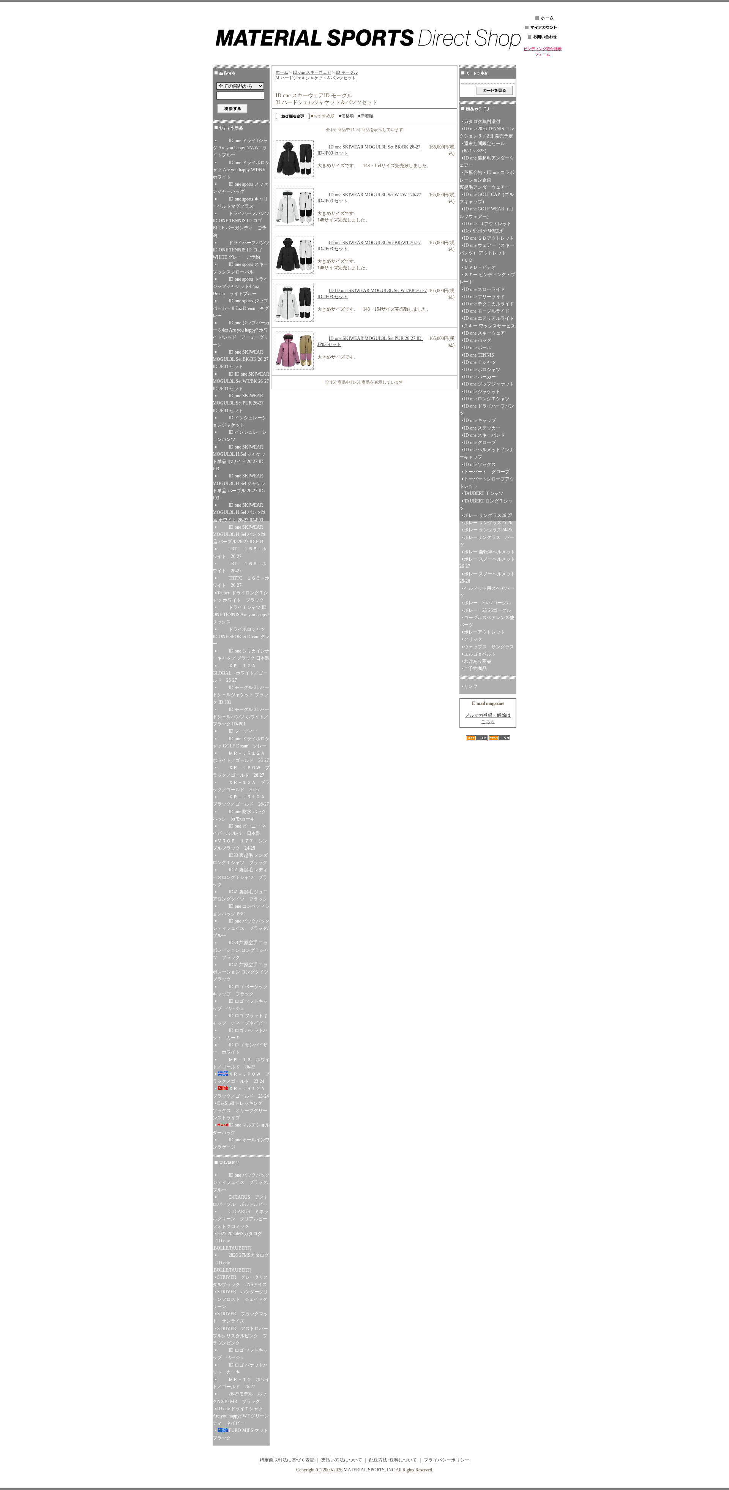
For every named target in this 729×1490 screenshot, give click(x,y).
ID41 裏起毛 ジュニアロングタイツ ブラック (241, 895)
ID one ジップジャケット (489, 384)
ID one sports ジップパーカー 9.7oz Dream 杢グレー (241, 308)
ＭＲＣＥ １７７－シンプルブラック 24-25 (240, 844)
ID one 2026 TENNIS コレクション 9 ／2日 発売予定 (486, 132)
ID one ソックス (480, 464)
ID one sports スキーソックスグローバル (240, 268)
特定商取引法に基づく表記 (287, 1460)
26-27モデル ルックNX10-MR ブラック (240, 1397)
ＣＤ (468, 260)
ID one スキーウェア (312, 72)
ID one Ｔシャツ (480, 362)
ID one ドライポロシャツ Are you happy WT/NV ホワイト (241, 170)
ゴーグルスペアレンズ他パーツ (486, 621)
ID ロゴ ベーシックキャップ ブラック (240, 990)
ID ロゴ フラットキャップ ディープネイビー (241, 1019)
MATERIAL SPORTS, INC (369, 1470)
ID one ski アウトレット (487, 223)
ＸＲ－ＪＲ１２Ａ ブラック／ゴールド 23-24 (241, 1092)
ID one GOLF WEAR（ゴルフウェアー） (486, 212)
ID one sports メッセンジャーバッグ (240, 188)
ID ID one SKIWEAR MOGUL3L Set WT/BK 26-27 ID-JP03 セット (241, 381)
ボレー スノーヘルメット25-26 (487, 577)
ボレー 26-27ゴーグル (487, 602)
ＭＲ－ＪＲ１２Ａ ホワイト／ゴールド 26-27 (241, 757)
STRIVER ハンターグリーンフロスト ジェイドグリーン (240, 1299)
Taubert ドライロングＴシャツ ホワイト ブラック (241, 596)
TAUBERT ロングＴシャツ (486, 504)
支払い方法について (341, 1460)
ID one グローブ (480, 442)
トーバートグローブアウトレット (486, 482)
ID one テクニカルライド (489, 304)
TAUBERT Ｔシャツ (483, 493)
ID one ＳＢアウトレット (489, 238)
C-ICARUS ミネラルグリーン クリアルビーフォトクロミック (240, 1219)
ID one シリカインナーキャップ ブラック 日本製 (241, 654)
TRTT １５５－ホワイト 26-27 (240, 552)
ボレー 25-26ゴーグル (487, 610)
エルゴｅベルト (480, 654)
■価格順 (346, 116)
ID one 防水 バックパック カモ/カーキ (239, 815)
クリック (473, 639)
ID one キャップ (480, 420)
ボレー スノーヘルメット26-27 (487, 562)
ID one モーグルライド (487, 311)
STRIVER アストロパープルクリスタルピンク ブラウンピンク (240, 1336)
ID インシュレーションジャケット (240, 421)
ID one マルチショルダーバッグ (241, 1128)
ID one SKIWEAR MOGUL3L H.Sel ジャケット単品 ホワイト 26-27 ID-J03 (239, 458)
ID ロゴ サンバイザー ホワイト (240, 1048)
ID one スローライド (484, 289)
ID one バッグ (477, 340)
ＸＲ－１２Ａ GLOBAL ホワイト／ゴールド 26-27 (240, 673)
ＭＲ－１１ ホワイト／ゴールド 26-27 (241, 1383)
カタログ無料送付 (482, 121)
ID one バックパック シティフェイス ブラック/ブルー (241, 928)
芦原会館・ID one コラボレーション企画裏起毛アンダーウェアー (486, 180)
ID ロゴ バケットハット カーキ (240, 1034)
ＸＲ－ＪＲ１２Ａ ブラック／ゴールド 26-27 (241, 800)
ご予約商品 (475, 668)
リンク (471, 686)
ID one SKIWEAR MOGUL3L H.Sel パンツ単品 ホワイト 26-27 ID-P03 (239, 512)
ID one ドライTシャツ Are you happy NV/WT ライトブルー (240, 148)
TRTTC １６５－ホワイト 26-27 (241, 581)
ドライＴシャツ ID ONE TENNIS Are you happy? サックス (241, 614)
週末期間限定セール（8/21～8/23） (482, 147)
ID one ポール (477, 347)
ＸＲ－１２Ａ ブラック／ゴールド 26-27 (241, 786)
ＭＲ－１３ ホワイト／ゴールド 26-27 (241, 1063)
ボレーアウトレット (484, 632)
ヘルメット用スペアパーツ (486, 592)
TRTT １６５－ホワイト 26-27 (240, 567)
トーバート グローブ (487, 471)
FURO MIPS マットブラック (240, 1434)
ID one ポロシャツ (482, 369)
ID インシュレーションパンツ (240, 436)
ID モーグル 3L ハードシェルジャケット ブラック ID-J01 (241, 695)
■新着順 (365, 116)
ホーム (282, 72)
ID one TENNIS (479, 355)
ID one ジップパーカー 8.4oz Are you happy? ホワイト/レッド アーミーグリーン (241, 334)
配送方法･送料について (393, 1460)
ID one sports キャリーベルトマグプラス (240, 202)
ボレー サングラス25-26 (488, 522)
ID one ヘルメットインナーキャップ (486, 453)
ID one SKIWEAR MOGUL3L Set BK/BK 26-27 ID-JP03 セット (240, 359)
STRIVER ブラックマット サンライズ (240, 1317)
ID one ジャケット (482, 391)
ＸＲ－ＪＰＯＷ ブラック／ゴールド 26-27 (241, 771)
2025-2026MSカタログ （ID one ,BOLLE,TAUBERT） (237, 1241)
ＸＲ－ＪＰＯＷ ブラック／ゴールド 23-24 (241, 1077)
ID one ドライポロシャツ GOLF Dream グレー (241, 742)
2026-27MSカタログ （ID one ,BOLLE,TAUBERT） (241, 1262)
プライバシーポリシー (446, 1460)
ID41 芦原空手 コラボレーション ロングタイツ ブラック (241, 972)
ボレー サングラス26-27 (488, 515)
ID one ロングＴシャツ (487, 398)
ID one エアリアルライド (489, 318)
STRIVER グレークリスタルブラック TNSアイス (240, 1281)
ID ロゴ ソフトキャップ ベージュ (240, 1005)
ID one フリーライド (484, 296)
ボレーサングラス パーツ (486, 541)
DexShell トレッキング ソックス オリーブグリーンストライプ (240, 1110)
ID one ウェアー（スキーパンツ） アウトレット (486, 249)
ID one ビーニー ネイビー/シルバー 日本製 (239, 829)
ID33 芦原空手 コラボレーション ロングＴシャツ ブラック (240, 950)
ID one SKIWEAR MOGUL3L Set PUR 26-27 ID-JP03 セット (238, 403)
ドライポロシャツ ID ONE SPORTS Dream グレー (241, 636)
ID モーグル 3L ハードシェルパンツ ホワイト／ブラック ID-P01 (241, 717)
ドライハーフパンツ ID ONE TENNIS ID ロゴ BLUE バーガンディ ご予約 (241, 224)
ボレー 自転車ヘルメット (489, 552)
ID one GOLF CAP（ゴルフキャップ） (486, 198)
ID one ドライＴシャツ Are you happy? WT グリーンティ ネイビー (241, 1416)
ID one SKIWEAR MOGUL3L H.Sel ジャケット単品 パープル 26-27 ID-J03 (239, 487)
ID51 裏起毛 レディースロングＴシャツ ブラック (240, 877)
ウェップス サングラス (489, 646)
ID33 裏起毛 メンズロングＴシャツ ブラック (241, 859)
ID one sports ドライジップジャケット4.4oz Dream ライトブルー (241, 286)
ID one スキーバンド (484, 435)
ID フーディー (243, 731)
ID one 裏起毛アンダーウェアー (486, 161)
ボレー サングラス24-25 (488, 529)
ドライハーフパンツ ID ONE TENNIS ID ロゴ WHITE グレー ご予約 (241, 250)
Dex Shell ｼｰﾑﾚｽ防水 (483, 231)
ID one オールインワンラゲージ (241, 1143)
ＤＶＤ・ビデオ (480, 267)
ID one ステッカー (482, 428)
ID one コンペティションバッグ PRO (241, 910)
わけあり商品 (477, 661)
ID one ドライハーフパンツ (486, 409)
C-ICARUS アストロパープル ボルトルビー (240, 1201)
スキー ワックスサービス (489, 326)
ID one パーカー (480, 376)
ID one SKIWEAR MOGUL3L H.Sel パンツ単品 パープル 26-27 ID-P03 (239, 534)
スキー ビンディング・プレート (487, 278)
